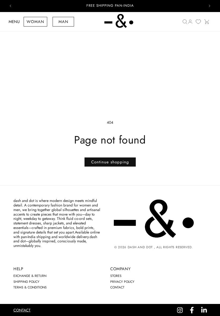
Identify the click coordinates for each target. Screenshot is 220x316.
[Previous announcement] (10, 6)
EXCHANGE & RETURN (29, 275)
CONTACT (117, 287)
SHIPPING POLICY (26, 281)
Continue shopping (110, 162)
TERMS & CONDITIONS (30, 287)
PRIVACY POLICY (122, 281)
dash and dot (140, 247)
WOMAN (35, 22)
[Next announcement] (209, 6)
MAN (63, 22)
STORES (116, 275)
